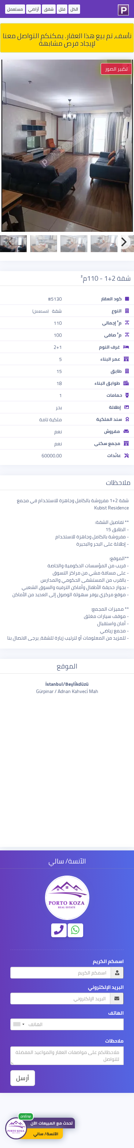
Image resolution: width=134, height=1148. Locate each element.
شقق (49, 9)
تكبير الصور (116, 68)
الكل (74, 9)
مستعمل (15, 9)
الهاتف (116, 1013)
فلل (62, 9)
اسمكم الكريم (108, 961)
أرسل (22, 1078)
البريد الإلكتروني (106, 987)
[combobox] (18, 1024)
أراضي (33, 9)
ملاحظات (114, 1041)
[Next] (123, 241)
